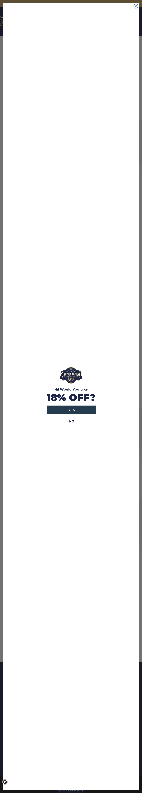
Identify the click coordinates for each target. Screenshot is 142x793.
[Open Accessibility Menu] (5, 782)
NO (71, 421)
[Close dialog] (136, 6)
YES (71, 410)
